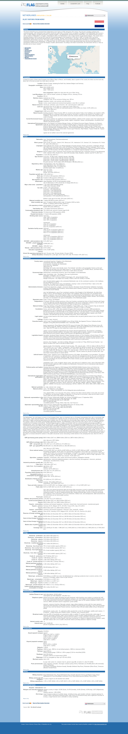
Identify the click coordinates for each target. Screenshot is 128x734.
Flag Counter (34, 5)
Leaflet (87, 73)
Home (62, 3)
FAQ (87, 3)
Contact (23, 724)
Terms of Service (29, 724)
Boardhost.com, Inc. (47, 724)
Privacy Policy (37, 724)
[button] (79, 55)
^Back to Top (26, 134)
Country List (75, 3)
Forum (97, 3)
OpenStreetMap (95, 73)
